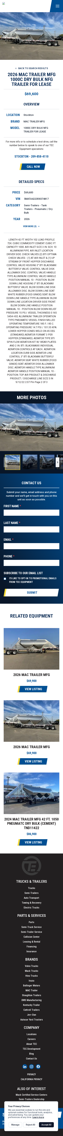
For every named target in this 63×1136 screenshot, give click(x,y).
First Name (12, 506)
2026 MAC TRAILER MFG (31, 675)
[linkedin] (24, 1066)
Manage (15, 1125)
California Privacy (31, 1079)
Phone (9, 556)
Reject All (30, 1125)
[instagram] (31, 1066)
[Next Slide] (57, 462)
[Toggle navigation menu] (57, 6)
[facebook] (38, 1066)
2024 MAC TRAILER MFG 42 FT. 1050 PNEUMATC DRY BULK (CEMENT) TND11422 (31, 823)
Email (8, 539)
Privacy (31, 1074)
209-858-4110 (39, 156)
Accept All (46, 1125)
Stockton (29, 115)
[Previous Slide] (5, 462)
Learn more (38, 1117)
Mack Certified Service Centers (31, 1094)
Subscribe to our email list (23, 573)
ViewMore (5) (30, 226)
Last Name (12, 523)
